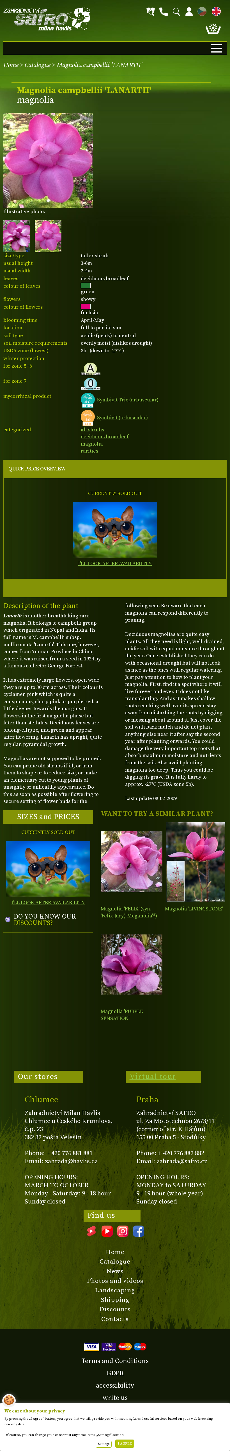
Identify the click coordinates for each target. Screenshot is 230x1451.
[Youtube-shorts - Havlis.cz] (91, 1235)
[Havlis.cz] (47, 19)
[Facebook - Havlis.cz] (138, 1235)
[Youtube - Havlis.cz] (107, 1235)
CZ (200, 10)
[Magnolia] (131, 862)
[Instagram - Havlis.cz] (123, 1235)
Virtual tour (153, 1076)
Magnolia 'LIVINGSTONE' (194, 909)
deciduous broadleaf (105, 437)
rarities (89, 451)
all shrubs (92, 430)
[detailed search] (150, 12)
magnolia (92, 444)
